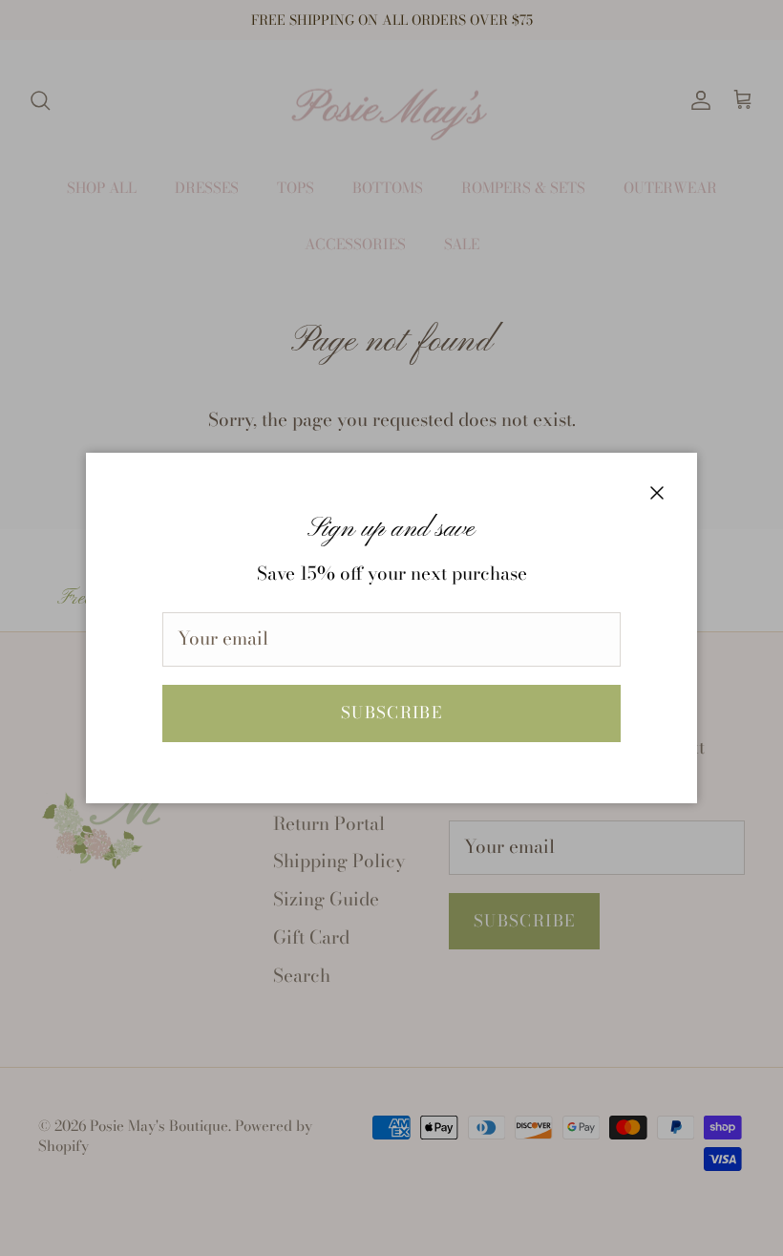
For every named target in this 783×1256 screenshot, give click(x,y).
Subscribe (391, 712)
